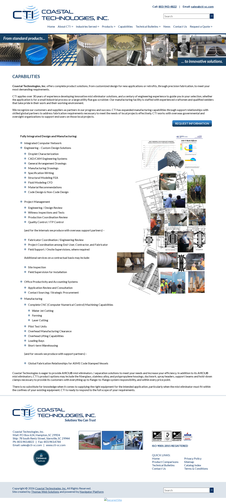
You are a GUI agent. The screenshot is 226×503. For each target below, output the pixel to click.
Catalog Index (192, 465)
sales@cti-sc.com (202, 6)
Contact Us (159, 468)
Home (156, 458)
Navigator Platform (92, 491)
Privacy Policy (192, 458)
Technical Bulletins (163, 465)
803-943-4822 (168, 6)
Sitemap (189, 461)
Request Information (192, 123)
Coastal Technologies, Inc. (50, 488)
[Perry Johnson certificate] (161, 440)
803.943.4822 (25, 441)
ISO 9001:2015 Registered (170, 445)
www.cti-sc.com (56, 445)
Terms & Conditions (196, 468)
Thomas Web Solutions (45, 491)
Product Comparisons (165, 461)
